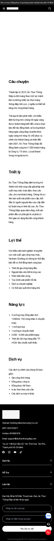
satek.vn (43, 539)
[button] (48, 524)
